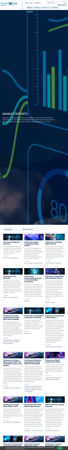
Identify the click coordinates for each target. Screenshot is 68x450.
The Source (55, 7)
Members (37, 3)
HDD (13, 340)
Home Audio (30, 263)
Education (5, 258)
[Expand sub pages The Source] (58, 8)
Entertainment (48, 302)
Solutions (36, 7)
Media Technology (49, 346)
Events (31, 3)
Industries (29, 7)
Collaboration (27, 300)
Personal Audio (9, 341)
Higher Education (14, 258)
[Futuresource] (8, 3)
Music (53, 302)
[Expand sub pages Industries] (32, 8)
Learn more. (26, 448)
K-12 (9, 258)
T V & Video (33, 430)
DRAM (16, 340)
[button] (65, 2)
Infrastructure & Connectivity (30, 389)
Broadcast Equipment (58, 346)
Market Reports (45, 7)
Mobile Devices (58, 263)
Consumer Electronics (38, 263)
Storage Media (6, 340)
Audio (25, 263)
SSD (11, 340)
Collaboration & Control (36, 387)
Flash (19, 340)
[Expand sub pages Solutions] (39, 8)
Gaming (5, 343)
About (26, 3)
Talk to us (29, 11)
